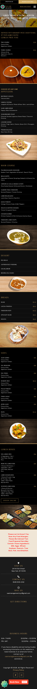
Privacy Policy (18, 670)
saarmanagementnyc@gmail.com (18, 593)
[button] (18, 681)
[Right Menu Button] (34, 7)
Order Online (9, 1)
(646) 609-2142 (18, 582)
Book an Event (25, 6)
